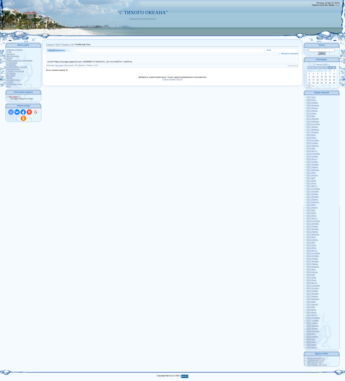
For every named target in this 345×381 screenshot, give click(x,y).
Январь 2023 (322, 64)
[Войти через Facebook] (23, 112)
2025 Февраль (312, 299)
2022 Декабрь (312, 229)
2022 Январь (312, 199)
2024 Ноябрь (312, 291)
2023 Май (310, 242)
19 (322, 80)
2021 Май (310, 178)
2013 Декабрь (312, 119)
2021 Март (311, 172)
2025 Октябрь (312, 320)
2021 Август (311, 186)
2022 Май (310, 210)
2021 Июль (311, 183)
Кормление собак (14, 84)
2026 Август (311, 347)
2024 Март (311, 269)
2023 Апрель (312, 240)
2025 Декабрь (312, 326)
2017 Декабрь (312, 132)
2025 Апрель (312, 304)
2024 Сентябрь (313, 285)
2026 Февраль (312, 331)
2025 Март (311, 301)
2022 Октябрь (312, 224)
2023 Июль (311, 248)
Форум (9, 78)
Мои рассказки (13, 69)
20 (326, 80)
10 (313, 77)
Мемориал (11, 65)
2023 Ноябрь (312, 258)
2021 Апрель (312, 175)
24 (313, 83)
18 (317, 80)
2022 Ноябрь (312, 226)
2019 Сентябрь (313, 154)
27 (326, 83)
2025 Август (311, 315)
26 (322, 83)
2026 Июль (311, 345)
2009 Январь (312, 102)
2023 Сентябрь (313, 253)
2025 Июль (311, 312)
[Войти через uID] (11, 112)
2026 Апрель (312, 336)
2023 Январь (312, 232)
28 (330, 83)
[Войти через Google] (35, 112)
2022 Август (311, 218)
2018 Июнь (311, 137)
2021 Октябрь (312, 191)
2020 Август (311, 159)
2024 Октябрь (312, 288)
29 (334, 83)
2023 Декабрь (312, 261)
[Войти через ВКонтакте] (17, 112)
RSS (338, 5)
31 (313, 86)
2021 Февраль (312, 170)
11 (318, 77)
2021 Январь (312, 167)
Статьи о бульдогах (15, 71)
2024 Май (310, 275)
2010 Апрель (312, 108)
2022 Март (311, 205)
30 (72, 44)
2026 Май (310, 339)
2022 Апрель (312, 207)
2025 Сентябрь (313, 318)
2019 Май (310, 148)
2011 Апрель (312, 111)
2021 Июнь (311, 180)
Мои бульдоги (12, 56)
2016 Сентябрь (313, 124)
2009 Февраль (312, 105)
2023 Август (311, 250)
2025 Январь (312, 296)
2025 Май (310, 307)
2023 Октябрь (312, 256)
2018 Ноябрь (312, 143)
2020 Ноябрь (312, 162)
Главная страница (14, 50)
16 (309, 80)
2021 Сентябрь (313, 189)
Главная (133, 19)
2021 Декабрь (312, 197)
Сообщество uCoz (315, 360)
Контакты (10, 54)
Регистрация (144, 19)
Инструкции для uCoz (317, 365)
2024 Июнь (311, 277)
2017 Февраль (312, 129)
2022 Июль (311, 215)
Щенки (9, 58)
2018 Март (311, 135)
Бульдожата (11, 62)
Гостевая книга (13, 80)
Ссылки (9, 82)
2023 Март (311, 237)
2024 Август (311, 283)
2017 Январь (312, 127)
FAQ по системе (314, 362)
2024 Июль (311, 280)
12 (322, 77)
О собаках (11, 73)
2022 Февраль (312, 202)
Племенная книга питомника (19, 60)
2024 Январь (312, 264)
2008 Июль (311, 100)
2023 (58, 44)
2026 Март (311, 334)
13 (326, 77)
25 (317, 83)
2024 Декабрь (312, 293)
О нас (9, 52)
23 (309, 83)
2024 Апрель (312, 272)
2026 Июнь (311, 342)
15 (334, 77)
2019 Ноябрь (312, 156)
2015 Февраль (312, 121)
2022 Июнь (311, 213)
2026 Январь (312, 328)
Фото (8, 86)
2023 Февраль (312, 234)
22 (334, 80)
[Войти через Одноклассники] (23, 118)
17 (313, 80)
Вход (153, 19)
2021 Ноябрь (312, 194)
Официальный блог (316, 358)
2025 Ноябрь (312, 323)
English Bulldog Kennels (16, 67)
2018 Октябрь (312, 140)
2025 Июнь (311, 310)
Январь (65, 44)
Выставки (10, 75)
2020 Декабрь (312, 164)
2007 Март (311, 97)
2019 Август (311, 151)
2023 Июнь (311, 245)
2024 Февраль (312, 267)
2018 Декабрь (312, 146)
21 (330, 80)
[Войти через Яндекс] (29, 112)
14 (330, 77)
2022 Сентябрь (313, 221)
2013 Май (310, 116)
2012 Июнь (311, 113)
